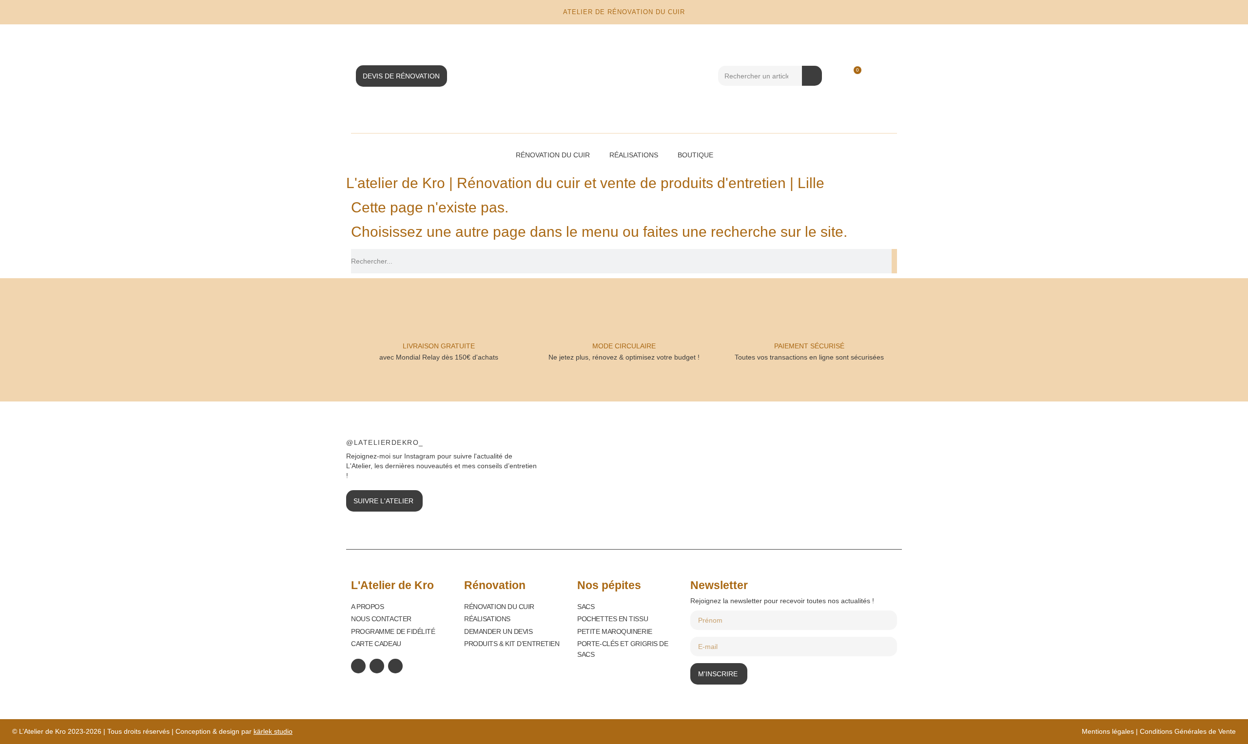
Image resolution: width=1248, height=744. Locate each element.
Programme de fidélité (393, 631)
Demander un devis (498, 631)
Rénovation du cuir (553, 155)
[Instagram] (377, 666)
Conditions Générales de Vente (1188, 731)
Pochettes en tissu (612, 619)
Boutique (695, 155)
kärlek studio (273, 731)
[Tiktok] (395, 666)
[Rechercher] (812, 76)
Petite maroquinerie (614, 631)
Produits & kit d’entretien (511, 644)
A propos (367, 606)
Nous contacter (381, 619)
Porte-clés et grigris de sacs (622, 649)
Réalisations (633, 155)
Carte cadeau (376, 644)
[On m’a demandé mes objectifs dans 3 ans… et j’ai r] (747, 470)
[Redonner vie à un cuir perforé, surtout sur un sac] (852, 470)
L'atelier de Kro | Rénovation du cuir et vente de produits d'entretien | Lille (585, 183)
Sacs (585, 606)
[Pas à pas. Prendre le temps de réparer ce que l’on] (642, 470)
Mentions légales (1108, 731)
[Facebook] (358, 666)
